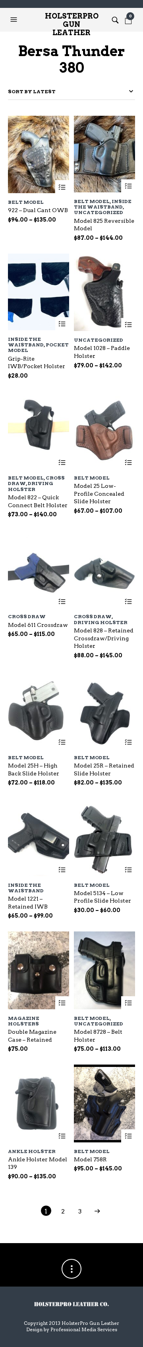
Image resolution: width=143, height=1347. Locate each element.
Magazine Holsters (23, 1021)
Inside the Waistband (102, 204)
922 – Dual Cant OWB (38, 210)
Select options (62, 187)
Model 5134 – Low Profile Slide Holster (102, 897)
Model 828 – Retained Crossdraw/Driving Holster (103, 638)
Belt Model (26, 202)
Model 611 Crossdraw (38, 625)
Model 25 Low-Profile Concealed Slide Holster (99, 493)
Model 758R (90, 1159)
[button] (14, 20)
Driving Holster (30, 486)
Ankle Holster (32, 1151)
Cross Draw (27, 616)
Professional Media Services (83, 1329)
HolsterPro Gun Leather (72, 22)
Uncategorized (98, 212)
